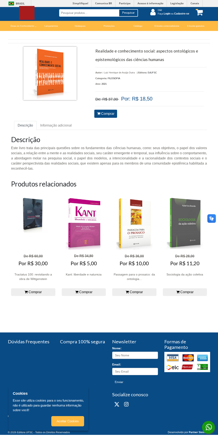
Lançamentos (51, 26)
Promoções (109, 26)
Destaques (80, 26)
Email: (116, 364)
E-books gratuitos (195, 26)
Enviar (119, 382)
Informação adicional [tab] (56, 125)
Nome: (117, 348)
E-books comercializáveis (167, 26)
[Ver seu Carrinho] (198, 12)
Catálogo (137, 26)
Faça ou (173, 13)
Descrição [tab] (25, 125)
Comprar (107, 113)
